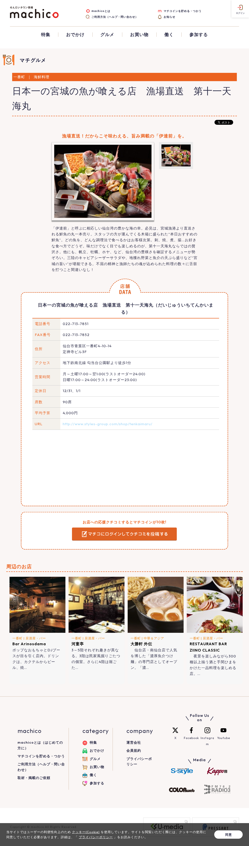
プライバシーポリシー (96, 837)
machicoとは (100, 11)
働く (169, 34)
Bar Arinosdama (29, 643)
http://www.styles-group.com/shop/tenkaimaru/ (107, 424)
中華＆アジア (154, 638)
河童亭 (77, 643)
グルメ (107, 34)
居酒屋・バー (36, 638)
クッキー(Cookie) (86, 832)
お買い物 (139, 34)
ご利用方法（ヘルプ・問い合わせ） (114, 17)
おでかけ (75, 34)
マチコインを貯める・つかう (183, 11)
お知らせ (169, 17)
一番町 (17, 638)
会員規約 (133, 750)
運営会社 (133, 742)
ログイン (240, 13)
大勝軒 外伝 (141, 643)
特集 (45, 34)
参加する (198, 34)
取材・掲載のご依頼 (34, 778)
